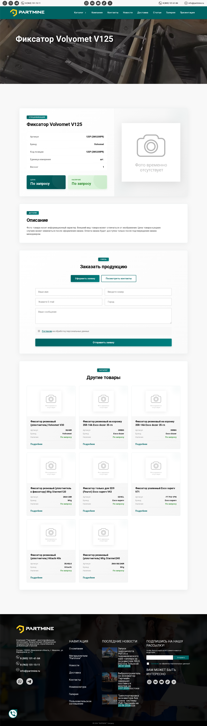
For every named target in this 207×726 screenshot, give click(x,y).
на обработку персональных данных (65, 331)
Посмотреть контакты (119, 278)
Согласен (47, 331)
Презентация (187, 12)
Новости (127, 12)
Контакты (112, 12)
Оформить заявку (85, 278)
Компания (97, 12)
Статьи (157, 12)
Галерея (170, 12)
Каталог (78, 12)
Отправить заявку (103, 342)
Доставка (142, 12)
